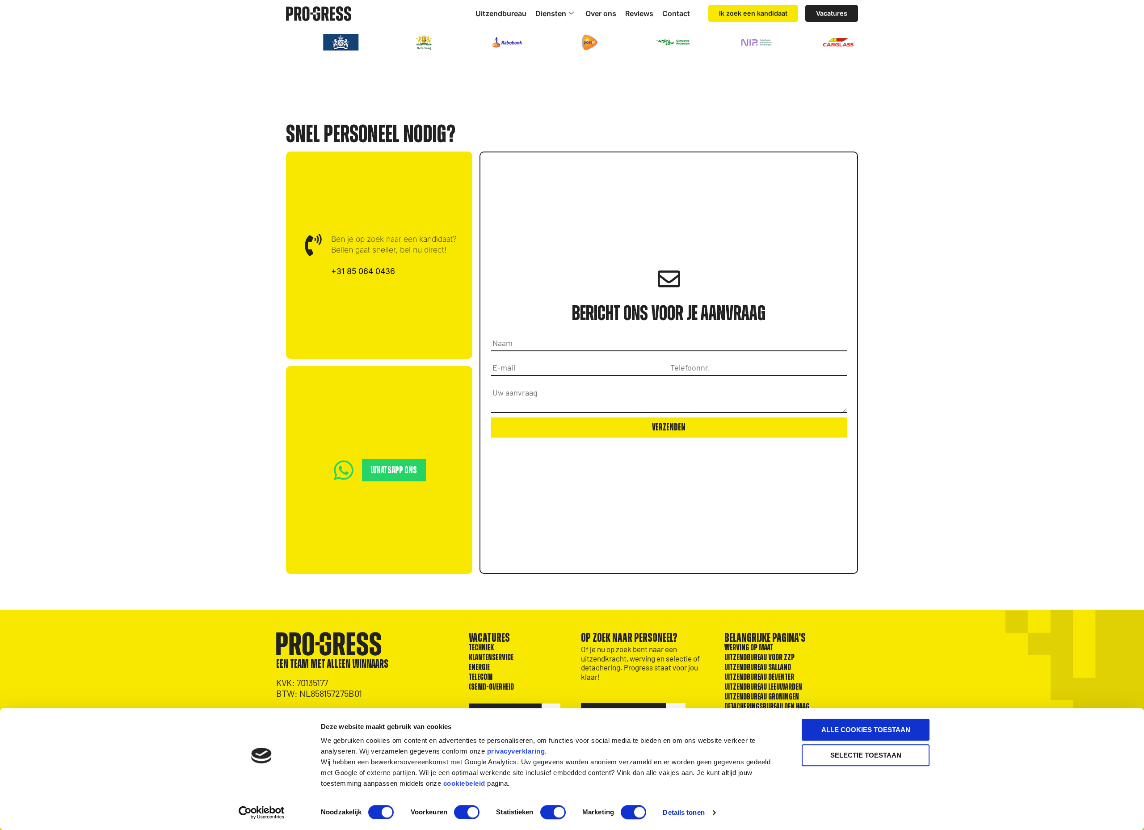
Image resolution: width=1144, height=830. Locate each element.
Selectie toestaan (865, 755)
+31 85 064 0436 (363, 271)
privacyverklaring (516, 751)
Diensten (550, 13)
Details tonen (683, 812)
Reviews (639, 13)
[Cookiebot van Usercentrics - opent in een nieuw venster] (262, 812)
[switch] (466, 812)
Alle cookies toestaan (865, 729)
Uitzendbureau (500, 13)
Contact (676, 13)
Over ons (600, 13)
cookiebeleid (464, 783)
